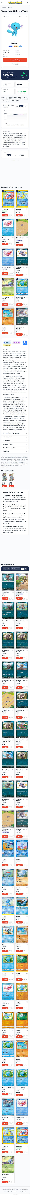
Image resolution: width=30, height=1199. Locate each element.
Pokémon (3, 7)
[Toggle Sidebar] (2, 2)
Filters (5, 569)
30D (17, 106)
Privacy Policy (22, 1191)
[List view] (25, 569)
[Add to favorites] (10, 215)
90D (21, 106)
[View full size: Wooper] (15, 29)
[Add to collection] (12, 215)
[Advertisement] (15, 172)
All (25, 106)
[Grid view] (22, 569)
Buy (6, 215)
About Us (6, 1191)
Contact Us (14, 1191)
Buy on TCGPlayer (16, 60)
